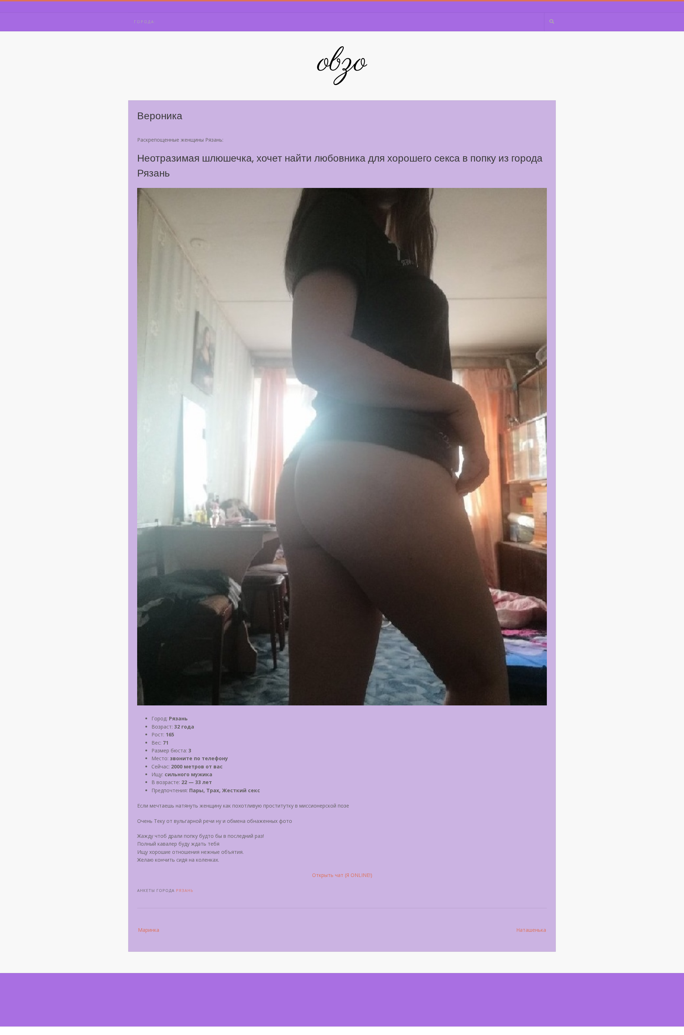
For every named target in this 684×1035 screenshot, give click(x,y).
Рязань (184, 890)
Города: (145, 21)
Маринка (148, 929)
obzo (342, 62)
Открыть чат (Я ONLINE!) (342, 875)
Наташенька (531, 929)
